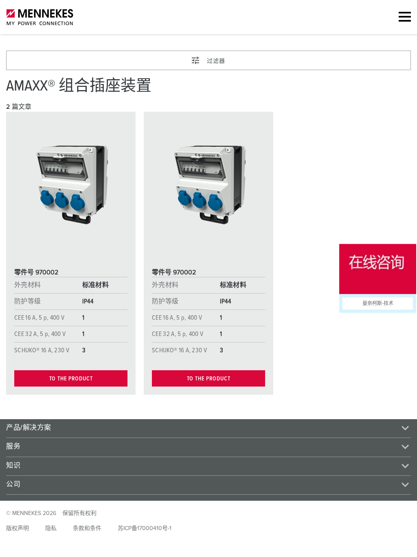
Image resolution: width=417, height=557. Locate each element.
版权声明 (17, 528)
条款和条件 (87, 528)
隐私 (51, 528)
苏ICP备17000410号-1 (144, 528)
